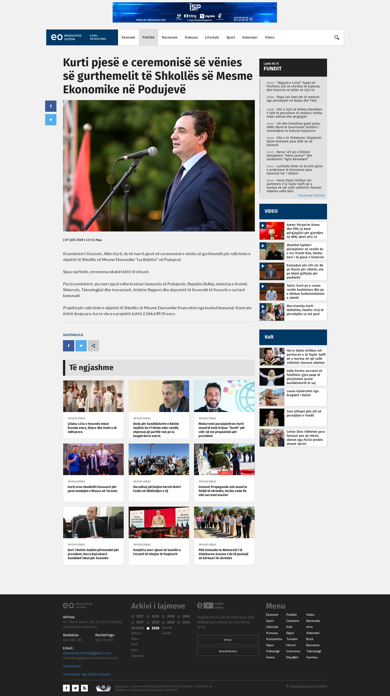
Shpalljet (292, 657)
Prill (134, 644)
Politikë (148, 37)
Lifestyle (212, 37)
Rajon (270, 645)
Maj (134, 650)
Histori (291, 645)
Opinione (292, 620)
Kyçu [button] (228, 639)
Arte (309, 626)
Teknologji (313, 651)
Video (269, 37)
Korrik (167, 627)
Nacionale (170, 37)
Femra (270, 657)
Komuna (191, 37)
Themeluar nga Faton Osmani (87, 674)
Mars (135, 638)
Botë (309, 639)
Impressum (72, 666)
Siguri (290, 632)
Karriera (312, 657)
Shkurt (136, 633)
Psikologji (272, 651)
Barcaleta (313, 645)
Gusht (166, 633)
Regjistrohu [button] (228, 651)
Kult (289, 626)
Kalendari (250, 37)
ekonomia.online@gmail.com (87, 653)
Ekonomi (128, 37)
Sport (230, 37)
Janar (135, 627)
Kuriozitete (274, 639)
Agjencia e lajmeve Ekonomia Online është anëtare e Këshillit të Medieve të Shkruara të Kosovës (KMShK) (163, 688)
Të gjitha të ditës (311, 195)
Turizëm (291, 639)
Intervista (293, 651)
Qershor (137, 655)
